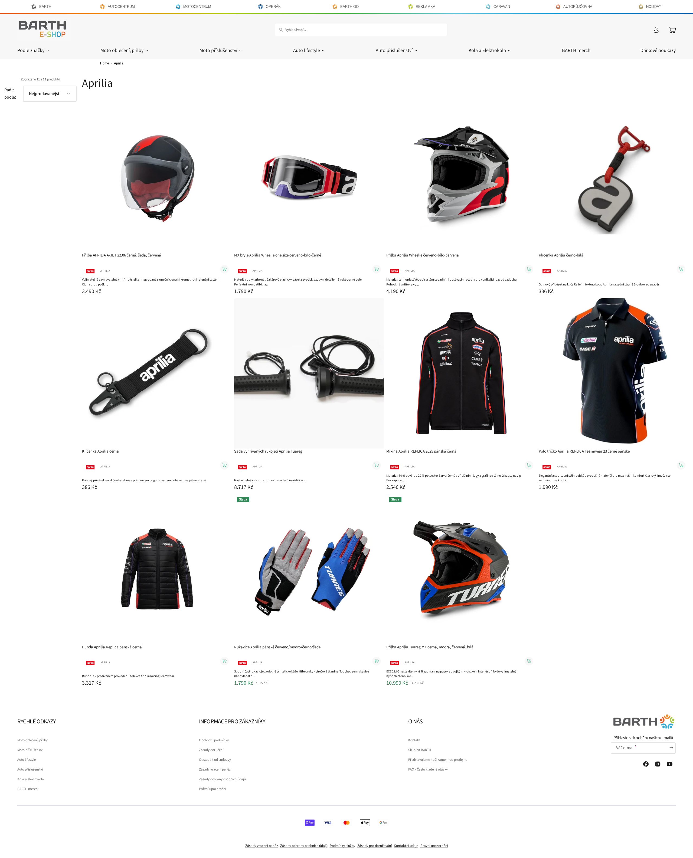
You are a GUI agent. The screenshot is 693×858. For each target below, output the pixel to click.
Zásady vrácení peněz (215, 769)
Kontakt (414, 740)
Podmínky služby (342, 845)
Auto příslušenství (394, 50)
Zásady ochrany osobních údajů (222, 779)
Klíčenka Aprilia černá (100, 451)
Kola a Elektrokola (487, 50)
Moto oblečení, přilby (121, 50)
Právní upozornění (212, 788)
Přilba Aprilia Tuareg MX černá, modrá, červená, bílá (429, 647)
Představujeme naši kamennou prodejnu (437, 759)
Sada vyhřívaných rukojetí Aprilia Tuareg (268, 451)
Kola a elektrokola (30, 779)
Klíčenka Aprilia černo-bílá (561, 255)
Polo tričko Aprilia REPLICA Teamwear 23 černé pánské (584, 451)
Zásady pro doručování (374, 845)
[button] (656, 30)
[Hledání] (282, 30)
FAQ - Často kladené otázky (428, 769)
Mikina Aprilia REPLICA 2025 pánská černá (421, 451)
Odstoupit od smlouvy (215, 759)
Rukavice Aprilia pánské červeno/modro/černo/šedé (277, 647)
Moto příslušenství (218, 50)
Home (104, 63)
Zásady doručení (211, 750)
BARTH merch (27, 788)
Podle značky (30, 50)
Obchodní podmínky (214, 740)
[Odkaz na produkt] (157, 199)
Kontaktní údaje (406, 845)
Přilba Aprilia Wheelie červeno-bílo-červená (422, 255)
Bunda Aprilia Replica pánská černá (112, 647)
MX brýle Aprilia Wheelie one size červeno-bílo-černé (277, 255)
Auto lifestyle (306, 50)
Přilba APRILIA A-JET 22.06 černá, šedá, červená (121, 255)
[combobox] (361, 30)
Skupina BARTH (419, 750)
